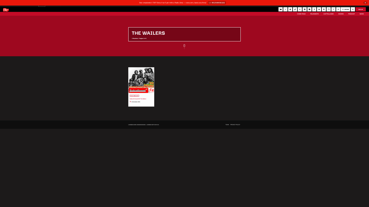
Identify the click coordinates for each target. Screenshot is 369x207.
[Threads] (300, 9)
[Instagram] (309, 9)
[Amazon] (324, 9)
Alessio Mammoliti (134, 95)
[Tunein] (290, 9)
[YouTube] (280, 9)
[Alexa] (329, 9)
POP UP (360, 9)
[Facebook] (314, 9)
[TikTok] (295, 9)
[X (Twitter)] (285, 9)
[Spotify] (305, 9)
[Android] (319, 9)
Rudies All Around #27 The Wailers (138, 99)
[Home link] (6, 9)
